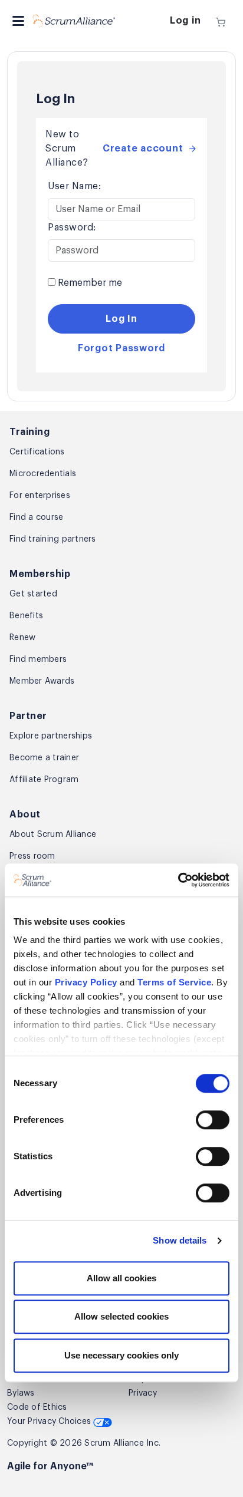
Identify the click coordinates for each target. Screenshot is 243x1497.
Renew (22, 638)
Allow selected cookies (121, 1316)
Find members (38, 659)
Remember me (88, 283)
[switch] (212, 1119)
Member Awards (41, 681)
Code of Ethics (37, 1407)
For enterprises (39, 496)
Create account (143, 148)
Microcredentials (42, 474)
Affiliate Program (43, 780)
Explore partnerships (50, 736)
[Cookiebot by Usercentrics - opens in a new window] (177, 880)
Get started (33, 594)
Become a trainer (44, 758)
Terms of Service (174, 982)
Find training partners (52, 539)
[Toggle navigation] (18, 21)
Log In (121, 319)
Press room (32, 856)
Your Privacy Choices (50, 1421)
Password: (72, 227)
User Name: (74, 186)
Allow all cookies (121, 1278)
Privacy (143, 1393)
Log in (185, 20)
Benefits (26, 616)
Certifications (37, 452)
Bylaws (21, 1393)
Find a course (36, 517)
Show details (179, 1240)
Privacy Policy (86, 982)
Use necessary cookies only (121, 1355)
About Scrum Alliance (52, 834)
